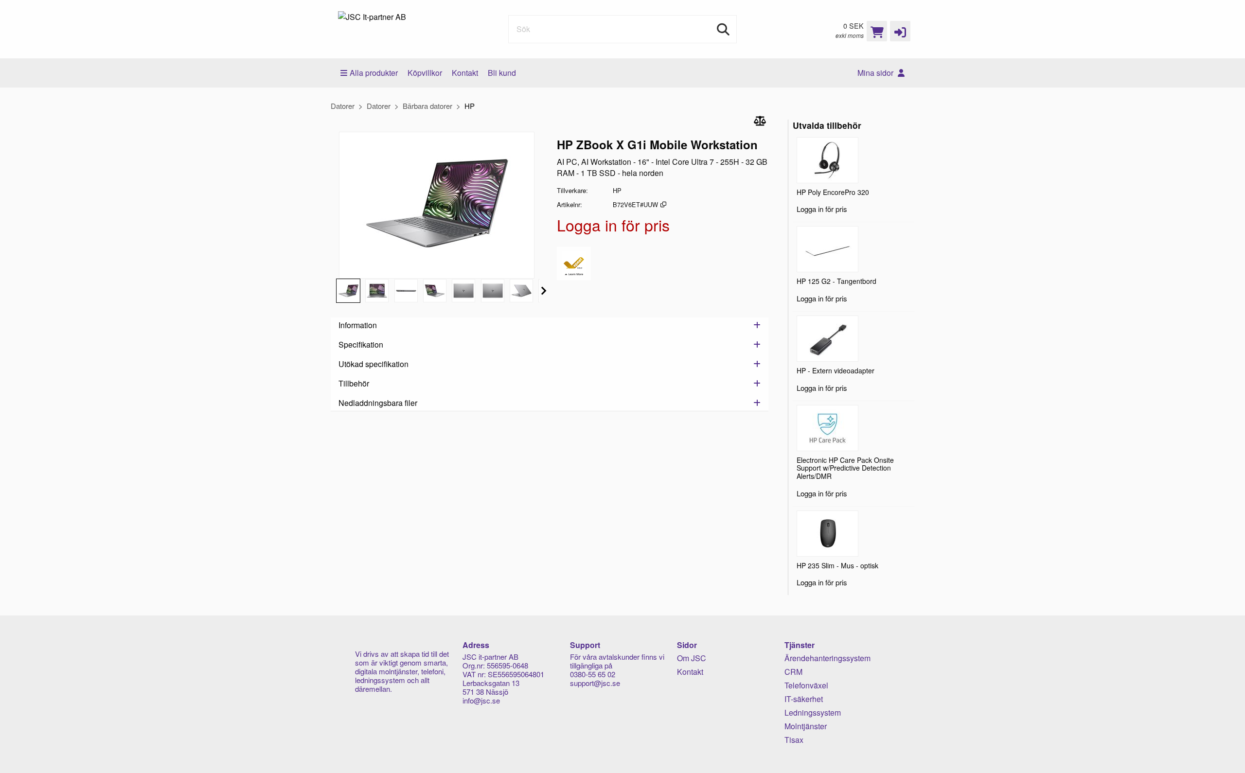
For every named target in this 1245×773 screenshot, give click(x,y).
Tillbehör (353, 383)
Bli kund (502, 72)
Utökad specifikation (373, 363)
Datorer (343, 106)
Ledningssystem (812, 712)
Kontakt (465, 72)
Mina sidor (876, 72)
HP (469, 106)
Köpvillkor (425, 72)
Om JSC (691, 658)
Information (357, 325)
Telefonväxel (806, 685)
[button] (900, 31)
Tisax (793, 739)
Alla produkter (374, 72)
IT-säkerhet (803, 698)
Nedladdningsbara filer (377, 402)
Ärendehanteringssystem (827, 658)
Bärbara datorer (427, 106)
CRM (793, 671)
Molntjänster (805, 726)
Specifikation (360, 344)
